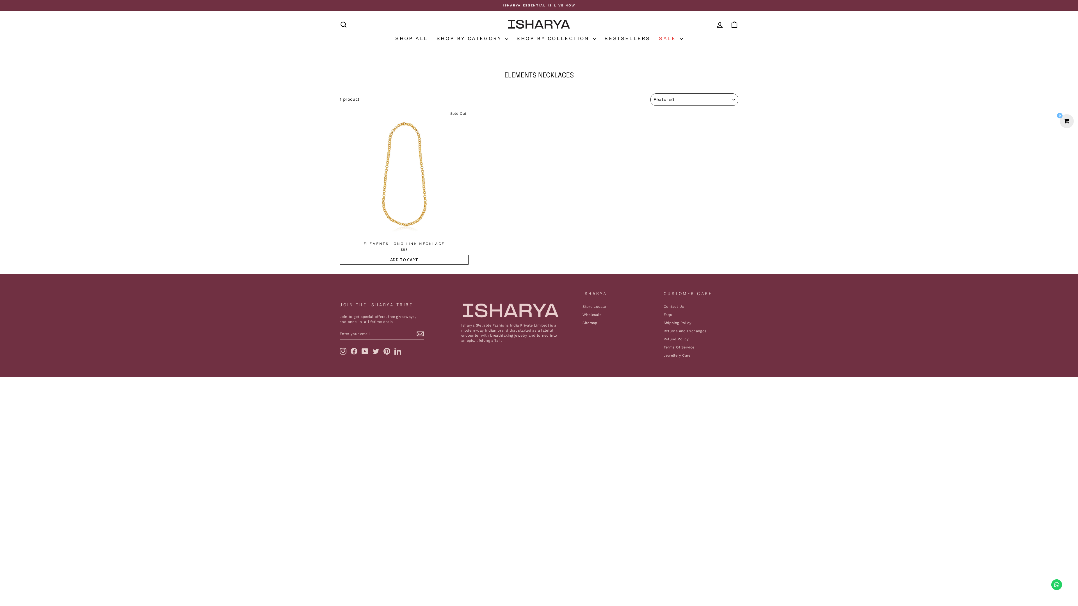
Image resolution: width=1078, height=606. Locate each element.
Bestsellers (627, 38)
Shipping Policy (678, 323)
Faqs (668, 315)
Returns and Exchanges (685, 331)
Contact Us (674, 306)
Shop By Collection (554, 38)
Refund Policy (676, 339)
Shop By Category (470, 38)
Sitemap (590, 323)
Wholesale (592, 315)
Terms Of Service (679, 347)
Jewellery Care (677, 355)
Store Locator (595, 306)
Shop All (411, 38)
